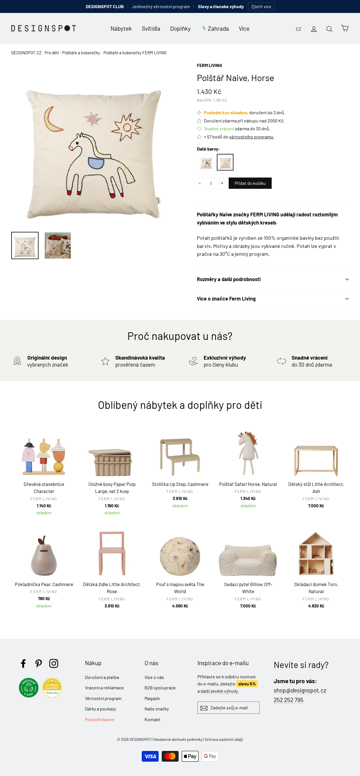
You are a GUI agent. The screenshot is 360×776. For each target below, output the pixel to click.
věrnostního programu (251, 136)
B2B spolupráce (160, 687)
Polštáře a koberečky (81, 52)
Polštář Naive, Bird (206, 162)
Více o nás (154, 677)
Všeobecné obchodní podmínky (177, 739)
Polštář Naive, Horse (225, 162)
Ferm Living (209, 65)
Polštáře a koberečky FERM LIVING (135, 52)
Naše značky (157, 708)
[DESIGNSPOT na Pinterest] (38, 663)
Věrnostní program (103, 698)
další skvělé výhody (219, 691)
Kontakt (152, 719)
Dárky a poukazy (100, 708)
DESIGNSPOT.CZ (26, 52)
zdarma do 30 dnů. (237, 128)
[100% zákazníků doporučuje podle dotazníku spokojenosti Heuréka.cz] (53, 695)
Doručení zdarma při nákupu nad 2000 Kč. (244, 120)
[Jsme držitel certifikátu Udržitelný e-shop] (30, 695)
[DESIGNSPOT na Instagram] (53, 663)
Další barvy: (208, 148)
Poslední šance (99, 719)
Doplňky (180, 28)
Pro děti (52, 52)
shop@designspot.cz (300, 690)
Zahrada (218, 28)
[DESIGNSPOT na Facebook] (23, 663)
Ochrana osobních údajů (224, 739)
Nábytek (121, 28)
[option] (93, 144)
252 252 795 (288, 699)
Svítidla (151, 28)
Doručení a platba (102, 677)
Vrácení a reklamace (104, 687)
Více (244, 28)
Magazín (152, 698)
